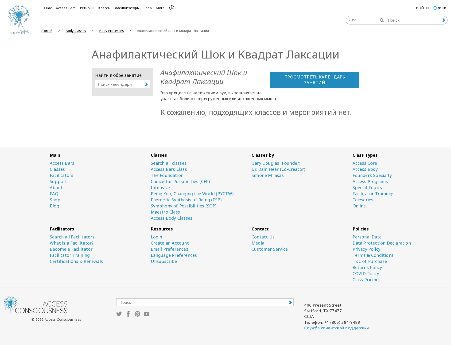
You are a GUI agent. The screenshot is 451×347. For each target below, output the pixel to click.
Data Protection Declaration (382, 243)
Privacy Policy (367, 249)
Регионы (87, 8)
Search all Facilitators (72, 236)
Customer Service (270, 249)
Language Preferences (174, 255)
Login (156, 236)
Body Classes (76, 30)
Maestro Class (165, 212)
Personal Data (367, 236)
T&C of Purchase (370, 261)
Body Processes (111, 30)
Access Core (365, 163)
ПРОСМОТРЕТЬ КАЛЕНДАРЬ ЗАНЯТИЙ (314, 79)
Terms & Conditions (373, 255)
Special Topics (367, 187)
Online (359, 205)
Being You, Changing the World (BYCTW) (192, 193)
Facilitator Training (70, 255)
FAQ (54, 193)
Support (58, 181)
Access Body (365, 169)
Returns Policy (367, 267)
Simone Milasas (268, 175)
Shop (148, 8)
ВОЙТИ (422, 8)
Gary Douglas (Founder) (276, 163)
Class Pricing (366, 279)
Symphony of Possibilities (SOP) (184, 205)
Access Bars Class (169, 169)
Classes (57, 169)
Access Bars (66, 8)
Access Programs (370, 181)
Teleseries (363, 199)
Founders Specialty (372, 175)
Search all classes (169, 163)
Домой (46, 30)
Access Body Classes (172, 218)
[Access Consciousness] (19, 19)
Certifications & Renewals (76, 261)
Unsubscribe (164, 261)
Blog (54, 205)
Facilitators (61, 175)
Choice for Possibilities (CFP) (180, 181)
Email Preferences (169, 249)
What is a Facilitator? (71, 243)
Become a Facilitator (71, 249)
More (160, 8)
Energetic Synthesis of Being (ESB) (186, 199)
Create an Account (170, 243)
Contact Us (263, 236)
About (56, 187)
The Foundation (167, 175)
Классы (104, 8)
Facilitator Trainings (374, 193)
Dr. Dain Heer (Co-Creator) (278, 169)
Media (258, 243)
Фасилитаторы (127, 8)
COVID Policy (366, 273)
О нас (47, 8)
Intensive (160, 187)
